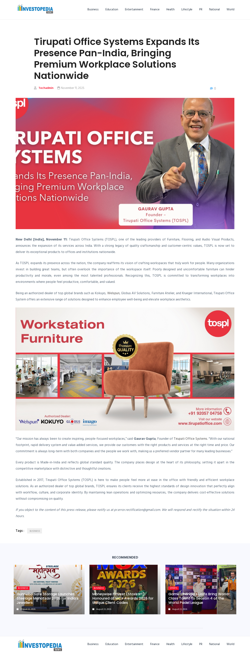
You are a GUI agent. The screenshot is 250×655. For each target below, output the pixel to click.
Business (93, 9)
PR (200, 9)
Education (111, 9)
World (230, 9)
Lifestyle (186, 9)
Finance (155, 9)
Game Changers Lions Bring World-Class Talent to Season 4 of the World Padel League (199, 598)
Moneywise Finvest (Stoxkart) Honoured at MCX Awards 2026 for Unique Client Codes (123, 598)
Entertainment (134, 9)
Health (170, 9)
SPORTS (173, 588)
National (214, 9)
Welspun (113, 293)
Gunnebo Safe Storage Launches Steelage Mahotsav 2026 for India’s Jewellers (48, 598)
